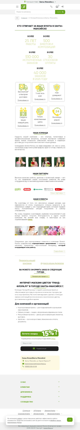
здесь (30, 219)
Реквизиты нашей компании (27, 261)
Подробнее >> (23, 100)
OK (70, 419)
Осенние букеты (24, 414)
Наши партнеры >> (57, 193)
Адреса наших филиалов (52, 263)
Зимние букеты (49, 411)
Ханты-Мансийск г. (46, 2)
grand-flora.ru (48, 428)
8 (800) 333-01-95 (31, 366)
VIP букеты (37, 411)
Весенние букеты (53, 414)
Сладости (26, 411)
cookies (19, 418)
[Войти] (62, 7)
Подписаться (41, 348)
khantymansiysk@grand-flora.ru (35, 364)
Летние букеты (38, 414)
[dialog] (51, 7)
